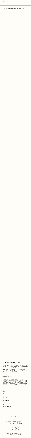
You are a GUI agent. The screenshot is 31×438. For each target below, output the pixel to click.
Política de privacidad (15, 434)
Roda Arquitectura (7, 402)
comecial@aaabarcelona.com (15, 423)
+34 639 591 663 (16, 422)
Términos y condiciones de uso (15, 435)
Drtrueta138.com (7, 406)
